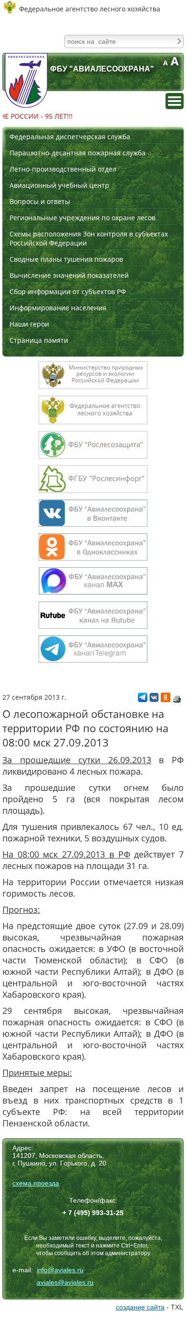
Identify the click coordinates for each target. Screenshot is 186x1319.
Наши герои (29, 323)
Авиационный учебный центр (59, 185)
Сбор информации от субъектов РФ (68, 291)
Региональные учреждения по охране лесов (82, 217)
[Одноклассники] (165, 699)
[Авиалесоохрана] (26, 80)
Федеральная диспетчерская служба (70, 136)
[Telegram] (142, 699)
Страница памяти (39, 340)
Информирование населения (58, 307)
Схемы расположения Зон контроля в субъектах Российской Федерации (89, 238)
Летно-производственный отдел (63, 169)
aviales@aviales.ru (65, 1282)
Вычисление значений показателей (69, 275)
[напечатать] (177, 699)
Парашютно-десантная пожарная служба (77, 152)
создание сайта (140, 1307)
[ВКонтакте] (154, 699)
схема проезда (35, 1183)
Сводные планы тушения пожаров (66, 259)
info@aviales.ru (60, 1270)
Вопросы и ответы (40, 201)
